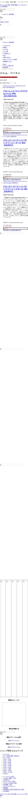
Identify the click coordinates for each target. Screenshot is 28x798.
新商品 (5, 47)
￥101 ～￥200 (7, 759)
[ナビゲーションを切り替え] (0, 19)
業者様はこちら (7, 61)
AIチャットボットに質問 (10, 59)
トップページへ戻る (8, 776)
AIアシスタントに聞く (9, 781)
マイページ (6, 754)
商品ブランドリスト (14, 740)
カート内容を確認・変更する (11, 755)
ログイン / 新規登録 (8, 14)
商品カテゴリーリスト (14, 747)
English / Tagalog (4, 21)
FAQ (4, 55)
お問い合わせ (7, 57)
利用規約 (5, 788)
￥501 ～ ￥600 (7, 765)
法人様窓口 (6, 791)
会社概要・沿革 (7, 784)
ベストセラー (7, 45)
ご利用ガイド (7, 53)
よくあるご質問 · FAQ (9, 778)
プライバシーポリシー (9, 786)
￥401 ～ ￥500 (7, 764)
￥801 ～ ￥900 (7, 770)
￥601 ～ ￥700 (7, 767)
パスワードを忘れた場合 (10, 783)
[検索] (1, 11)
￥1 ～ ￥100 (6, 757)
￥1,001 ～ (6, 773)
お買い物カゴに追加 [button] (8, 133)
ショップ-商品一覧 (8, 65)
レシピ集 (5, 51)
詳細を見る (18, 133)
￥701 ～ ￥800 (7, 768)
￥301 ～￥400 (7, 762)
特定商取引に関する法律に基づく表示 (13, 789)
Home (4, 64)
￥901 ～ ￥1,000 (7, 772)
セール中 (5, 49)
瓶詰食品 (5, 67)
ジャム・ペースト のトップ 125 (8, 77)
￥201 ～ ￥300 (7, 760)
